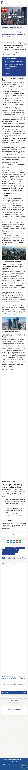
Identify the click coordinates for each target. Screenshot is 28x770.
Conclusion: (8, 68)
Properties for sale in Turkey (12, 725)
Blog (6, 730)
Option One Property (20, 765)
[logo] (4, 2)
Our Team (23, 759)
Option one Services (10, 737)
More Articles (14, 700)
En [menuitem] (18, 2)
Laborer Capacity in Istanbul (9, 552)
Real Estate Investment (8, 554)
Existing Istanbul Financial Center (14, 61)
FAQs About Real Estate (11, 742)
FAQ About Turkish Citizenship (13, 744)
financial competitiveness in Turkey (15, 548)
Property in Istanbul (8, 759)
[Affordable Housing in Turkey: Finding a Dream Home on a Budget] (14, 618)
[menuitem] (18, 2)
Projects (7, 727)
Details (24, 692)
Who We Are (8, 732)
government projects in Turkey (10, 550)
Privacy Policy (14, 761)
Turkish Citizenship (10, 739)
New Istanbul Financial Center (13, 63)
